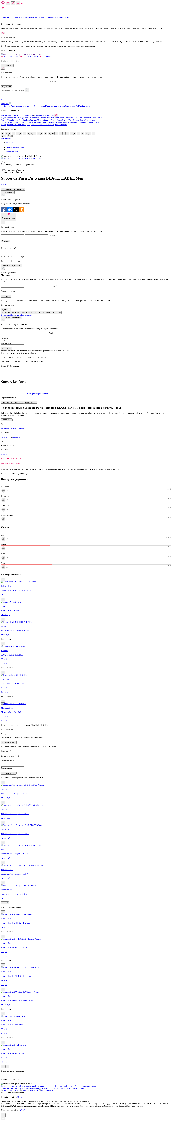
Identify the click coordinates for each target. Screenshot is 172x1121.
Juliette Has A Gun (93, 122)
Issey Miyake (56, 122)
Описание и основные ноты (12, 402)
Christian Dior (24, 120)
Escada (65, 120)
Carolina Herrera (89, 118)
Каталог (7, 106)
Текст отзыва (7, 761)
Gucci (24, 122)
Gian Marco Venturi (87, 120)
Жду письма (6, 348)
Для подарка (39, 106)
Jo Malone (81, 122)
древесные (16, 437)
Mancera (50, 125)
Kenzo (3, 125)
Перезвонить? (7, 65)
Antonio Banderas (32, 118)
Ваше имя (6, 751)
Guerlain (31, 122)
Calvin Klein (77, 118)
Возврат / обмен (77, 1088)
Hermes (38, 122)
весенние (5, 428)
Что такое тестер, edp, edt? (12, 458)
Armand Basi (44, 118)
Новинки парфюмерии (55, 106)
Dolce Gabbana (44, 120)
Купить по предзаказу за (31, 312)
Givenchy (18, 122)
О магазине (6, 17)
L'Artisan (16, 125)
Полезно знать (30, 402)
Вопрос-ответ (41, 1088)
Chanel (10, 120)
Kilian (9, 125)
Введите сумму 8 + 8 (10, 756)
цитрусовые (6, 437)
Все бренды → (7, 115)
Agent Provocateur (8, 118)
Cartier (99, 118)
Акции (37, 17)
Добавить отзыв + (9, 742)
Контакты (66, 17)
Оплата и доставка (26, 17)
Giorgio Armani (7, 122)
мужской (5, 454)
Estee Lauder (73, 120)
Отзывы (14, 17)
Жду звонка (6, 87)
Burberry (54, 118)
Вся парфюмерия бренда (37, 393)
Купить (5, 310)
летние (13, 428)
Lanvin (44, 125)
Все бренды (6, 138)
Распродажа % (71, 106)
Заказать (5, 241)
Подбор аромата (85, 106)
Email (52, 333)
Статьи (59, 17)
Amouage (20, 118)
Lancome (37, 125)
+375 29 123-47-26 (30, 57)
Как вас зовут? (8, 343)
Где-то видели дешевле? (11, 266)
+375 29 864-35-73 (49, 57)
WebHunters (25, 1110)
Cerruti (4, 120)
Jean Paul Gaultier (69, 122)
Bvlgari (61, 118)
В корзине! (16, 315)
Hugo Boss (46, 122)
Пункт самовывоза (48, 17)
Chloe (15, 120)
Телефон (53, 81)
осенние (20, 428)
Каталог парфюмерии (10, 1086)
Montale (63, 125)
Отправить (6, 296)
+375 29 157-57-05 (11, 57)
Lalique (30, 125)
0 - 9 (3, 136)
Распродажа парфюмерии (85, 1086)
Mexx (57, 125)
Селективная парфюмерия (22, 106)
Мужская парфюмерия (44, 115)
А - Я (10, 136)
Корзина (5, 101)
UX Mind (21, 1097)
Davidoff (34, 120)
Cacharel (68, 118)
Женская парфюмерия (23, 115)
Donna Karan (56, 120)
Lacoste (23, 125)
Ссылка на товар (9, 291)
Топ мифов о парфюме (10, 463)
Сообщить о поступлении (11, 317)
